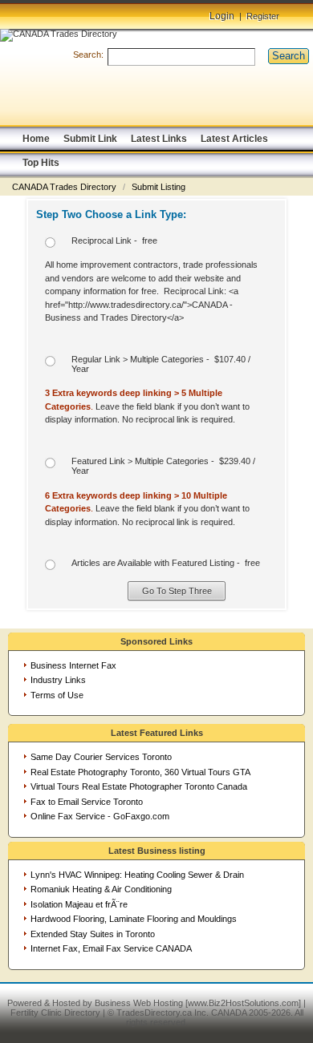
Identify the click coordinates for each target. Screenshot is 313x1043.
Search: (88, 54)
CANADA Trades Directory (65, 187)
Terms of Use (56, 695)
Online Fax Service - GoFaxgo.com (99, 816)
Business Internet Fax (73, 665)
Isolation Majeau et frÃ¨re (79, 904)
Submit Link (90, 138)
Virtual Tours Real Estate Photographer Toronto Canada (138, 786)
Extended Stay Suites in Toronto (92, 934)
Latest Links (159, 138)
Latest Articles (234, 138)
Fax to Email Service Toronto (86, 802)
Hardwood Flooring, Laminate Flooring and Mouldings (133, 919)
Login (221, 16)
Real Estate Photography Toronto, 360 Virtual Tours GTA (140, 772)
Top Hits (40, 162)
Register (262, 16)
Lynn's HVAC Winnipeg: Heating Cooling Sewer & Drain (137, 874)
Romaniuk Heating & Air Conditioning (101, 889)
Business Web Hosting (139, 1003)
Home (36, 138)
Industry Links (58, 680)
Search (288, 56)
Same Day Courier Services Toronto (101, 757)
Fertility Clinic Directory (55, 1012)
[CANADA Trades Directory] (58, 33)
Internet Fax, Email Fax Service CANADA (111, 948)
